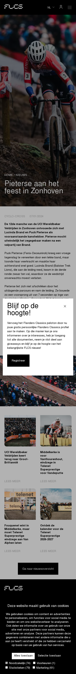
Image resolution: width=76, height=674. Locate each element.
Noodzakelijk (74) (19, 663)
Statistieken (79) (19, 668)
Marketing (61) (45, 668)
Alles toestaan (23, 655)
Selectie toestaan (49, 655)
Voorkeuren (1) (45, 663)
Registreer (18, 360)
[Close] (65, 306)
